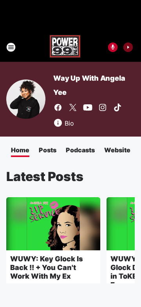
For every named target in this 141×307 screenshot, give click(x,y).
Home (20, 150)
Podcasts (80, 150)
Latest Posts (44, 176)
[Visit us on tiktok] (117, 107)
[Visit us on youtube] (87, 107)
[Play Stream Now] (128, 47)
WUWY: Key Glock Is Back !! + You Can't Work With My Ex (46, 267)
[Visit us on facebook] (58, 107)
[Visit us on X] (73, 107)
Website (117, 150)
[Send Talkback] (113, 47)
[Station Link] (65, 47)
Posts (47, 150)
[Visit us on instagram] (102, 107)
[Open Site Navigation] (11, 47)
